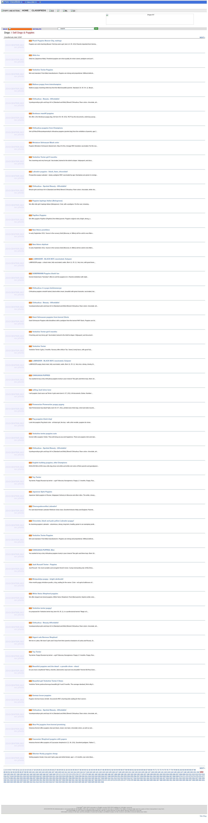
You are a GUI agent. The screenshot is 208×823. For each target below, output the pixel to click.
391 (170, 780)
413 (40, 782)
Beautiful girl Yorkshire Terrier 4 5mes (47, 681)
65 (142, 770)
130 (126, 772)
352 (44, 780)
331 (177, 778)
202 (161, 774)
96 (21, 772)
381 (138, 780)
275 (196, 776)
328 (167, 778)
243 (92, 776)
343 (14, 780)
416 (50, 782)
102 (36, 772)
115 (78, 772)
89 (5, 772)
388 (161, 780)
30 (62, 770)
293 (53, 778)
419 (60, 782)
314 (121, 778)
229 (47, 776)
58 (126, 770)
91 (9, 772)
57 (124, 770)
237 (73, 776)
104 (43, 772)
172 (63, 774)
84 (186, 770)
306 (96, 778)
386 (154, 780)
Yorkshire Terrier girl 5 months (44, 157)
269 (177, 776)
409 (27, 782)
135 (142, 772)
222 (24, 776)
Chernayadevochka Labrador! (44, 506)
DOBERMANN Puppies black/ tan (45, 273)
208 (180, 774)
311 (112, 778)
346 (24, 780)
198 (148, 774)
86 (190, 770)
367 (92, 780)
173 (66, 774)
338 (199, 778)
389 (164, 780)
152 (197, 772)
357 (60, 780)
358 (63, 780)
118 (87, 772)
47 (101, 770)
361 (73, 780)
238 (76, 776)
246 (102, 776)
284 (24, 778)
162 (31, 774)
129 (123, 772)
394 (180, 780)
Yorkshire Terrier (39, 346)
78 (172, 770)
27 (55, 770)
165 (40, 774)
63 (138, 770)
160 (24, 774)
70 (154, 770)
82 (181, 770)
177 (79, 774)
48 (103, 770)
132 (132, 772)
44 (94, 770)
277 (203, 776)
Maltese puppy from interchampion (46, 84)
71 (156, 770)
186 (109, 774)
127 (116, 772)
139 (155, 772)
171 (60, 774)
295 (60, 778)
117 (84, 772)
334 (186, 778)
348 (31, 780)
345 (21, 780)
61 (133, 770)
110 (62, 772)
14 (25, 770)
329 (170, 778)
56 (122, 770)
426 (82, 782)
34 (71, 770)
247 (105, 776)
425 (79, 782)
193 (131, 774)
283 (21, 778)
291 (47, 778)
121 (97, 772)
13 (23, 770)
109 (59, 772)
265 (164, 776)
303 (86, 778)
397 (190, 780)
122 (100, 772)
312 (115, 778)
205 (170, 774)
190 (122, 774)
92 (11, 772)
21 (41, 770)
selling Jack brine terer (41, 390)
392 (174, 780)
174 (70, 774)
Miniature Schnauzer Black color (45, 142)
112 (68, 772)
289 (40, 778)
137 (149, 772)
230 (50, 776)
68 (149, 770)
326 (160, 778)
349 (34, 780)
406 (18, 782)
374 (115, 780)
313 (118, 778)
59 (128, 770)
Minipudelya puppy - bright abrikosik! (47, 579)
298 (70, 778)
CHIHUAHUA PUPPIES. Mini (43, 550)
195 (138, 774)
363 (79, 780)
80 (176, 770)
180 (89, 774)
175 (73, 774)
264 (161, 776)
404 (11, 782)
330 (173, 778)
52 (112, 770)
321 (144, 778)
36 (76, 770)
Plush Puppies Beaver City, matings (47, 41)
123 (103, 772)
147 (181, 772)
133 (136, 772)
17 (32, 770)
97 (23, 772)
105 (46, 772)
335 (190, 778)
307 (99, 778)
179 (86, 774)
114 (75, 772)
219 (14, 776)
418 (56, 782)
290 (44, 778)
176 (76, 774)
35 (74, 770)
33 (69, 770)
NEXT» (202, 37)
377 (125, 780)
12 (21, 770)
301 (79, 778)
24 (48, 770)
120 (93, 772)
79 (174, 770)
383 (144, 780)
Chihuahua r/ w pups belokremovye (47, 288)
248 (109, 776)
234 (63, 776)
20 (39, 770)
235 (66, 776)
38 (80, 770)
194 (135, 774)
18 (35, 770)
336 (193, 778)
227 (40, 776)
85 (188, 770)
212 (193, 774)
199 (151, 774)
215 (203, 774)
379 (131, 780)
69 (151, 770)
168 (50, 774)
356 (57, 780)
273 (190, 776)
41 (87, 770)
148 (184, 772)
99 (27, 772)
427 (86, 782)
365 (86, 780)
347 (27, 780)
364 (83, 780)
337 (196, 778)
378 (128, 780)
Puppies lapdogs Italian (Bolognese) (47, 201)
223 (27, 776)
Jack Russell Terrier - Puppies (44, 564)
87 (192, 770)
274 (193, 776)
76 (167, 770)
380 (135, 780)
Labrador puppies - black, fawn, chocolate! (50, 172)
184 (102, 774)
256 (135, 776)
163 (34, 774)
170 (57, 774)
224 (31, 776)
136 (145, 772)
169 (53, 774)
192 (128, 774)
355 (53, 780)
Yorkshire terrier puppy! (42, 608)
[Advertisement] (58, 19)
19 (37, 770)
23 (46, 770)
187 (112, 774)
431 (99, 782)
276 (200, 776)
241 (86, 776)
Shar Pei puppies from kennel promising (48, 724)
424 (76, 782)
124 (106, 772)
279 (8, 778)
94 (16, 772)
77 (170, 770)
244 (96, 776)
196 (141, 774)
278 (5, 778)
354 (50, 780)
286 (31, 778)
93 (14, 772)
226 (37, 776)
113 (72, 772)
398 (193, 780)
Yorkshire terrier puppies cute (44, 433)
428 (89, 782)
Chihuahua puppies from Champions (47, 128)
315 (125, 778)
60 (131, 770)
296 (63, 778)
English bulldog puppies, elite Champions (49, 463)
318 (134, 778)
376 (122, 780)
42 (90, 770)
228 (44, 776)
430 (95, 782)
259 (144, 776)
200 (154, 774)
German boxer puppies (41, 695)
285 (27, 778)
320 (141, 778)
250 (115, 776)
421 (66, 782)
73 (160, 770)
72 (158, 770)
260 (148, 776)
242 (89, 776)
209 (183, 774)
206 (174, 774)
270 (180, 776)
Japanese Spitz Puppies (42, 492)
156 (11, 774)
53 (115, 770)
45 (96, 770)
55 (119, 770)
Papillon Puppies (39, 215)
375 (118, 780)
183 (99, 774)
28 (57, 770)
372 (109, 780)
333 (183, 778)
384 (148, 780)
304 (89, 778)
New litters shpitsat (40, 244)
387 (157, 780)
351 (40, 780)
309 (105, 778)
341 (8, 780)
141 (162, 772)
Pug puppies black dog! (42, 419)
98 (25, 772)
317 (131, 778)
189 (118, 774)
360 (70, 780)
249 (112, 776)
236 (70, 776)
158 (18, 774)
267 (170, 776)
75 (165, 770)
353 (47, 780)
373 (112, 780)
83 (183, 770)
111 (65, 772)
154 (5, 774)
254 (128, 776)
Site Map (203, 816)
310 (109, 778)
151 (194, 772)
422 (69, 782)
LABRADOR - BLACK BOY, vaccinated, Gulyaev (52, 259)
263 (157, 776)
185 (105, 774)
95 (18, 772)
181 (92, 774)
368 (96, 780)
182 (96, 774)
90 (7, 772)
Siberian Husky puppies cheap (45, 754)
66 (144, 770)
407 (21, 782)
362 (76, 780)
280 (11, 778)
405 (14, 782)
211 (190, 774)
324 (154, 778)
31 (64, 770)
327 (164, 778)
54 (117, 770)
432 (102, 782)
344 (18, 780)
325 (157, 778)
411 (34, 782)
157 (14, 774)
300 (76, 778)
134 (139, 772)
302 (83, 778)
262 (154, 776)
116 (81, 772)
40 (85, 770)
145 (175, 772)
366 (89, 780)
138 (152, 772)
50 (108, 770)
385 (151, 780)
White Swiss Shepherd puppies (45, 594)
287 (34, 778)
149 (188, 772)
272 (187, 776)
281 (14, 778)
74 (163, 770)
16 (30, 770)
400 (200, 780)
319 (138, 778)
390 (167, 780)
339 (203, 778)
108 (56, 772)
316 (128, 778)
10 (16, 770)
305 (92, 778)
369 (99, 780)
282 (18, 778)
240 (83, 776)
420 (63, 782)
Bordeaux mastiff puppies (43, 113)
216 (5, 776)
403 (8, 782)
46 (99, 770)
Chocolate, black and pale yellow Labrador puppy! (53, 521)
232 (57, 776)
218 (11, 776)
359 (66, 780)
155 (8, 774)
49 (106, 770)
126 (113, 772)
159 (21, 774)
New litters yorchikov (41, 230)
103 (40, 772)
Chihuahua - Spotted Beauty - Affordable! (49, 186)
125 (110, 772)
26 (53, 770)
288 (37, 778)
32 (67, 770)
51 (110, 770)
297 (66, 778)
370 (102, 780)
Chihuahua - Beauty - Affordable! (45, 99)
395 (183, 780)
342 (11, 780)
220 (18, 776)
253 (125, 776)
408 (24, 782)
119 (90, 772)
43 (92, 770)
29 (60, 770)
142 (165, 772)
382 (141, 780)
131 (129, 772)
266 (167, 776)
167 (47, 774)
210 (187, 774)
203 (164, 774)
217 (8, 776)
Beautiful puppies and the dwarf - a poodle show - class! (55, 666)
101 (33, 772)
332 (180, 778)
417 (53, 782)
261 (151, 776)
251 (118, 776)
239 (79, 776)
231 (53, 776)
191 (125, 774)
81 (179, 770)
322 (147, 778)
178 (83, 774)
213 (196, 774)
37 (78, 770)
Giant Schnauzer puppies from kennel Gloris (50, 317)
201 (157, 774)
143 (168, 772)
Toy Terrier (36, 477)
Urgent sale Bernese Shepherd (44, 637)
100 (30, 772)
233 (60, 776)
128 (119, 772)
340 (5, 780)
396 (187, 780)
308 (102, 778)
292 (50, 778)
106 (49, 772)
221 (21, 776)
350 (37, 780)
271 (183, 776)
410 (31, 782)
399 (196, 780)
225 (34, 776)
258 (141, 776)
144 (171, 772)
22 (44, 770)
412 (37, 782)
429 (92, 782)
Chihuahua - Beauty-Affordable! (45, 623)
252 (122, 776)
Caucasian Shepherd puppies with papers (49, 739)
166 (44, 774)
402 (5, 782)
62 (135, 770)
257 (138, 776)
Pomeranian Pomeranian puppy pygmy (48, 404)
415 (47, 782)
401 (203, 780)
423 (73, 782)
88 (195, 770)
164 (37, 774)
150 (191, 772)
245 (99, 776)
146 (178, 772)
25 (51, 770)
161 (27, 774)
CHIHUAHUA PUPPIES (41, 375)
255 (131, 776)
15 (28, 770)
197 (144, 774)
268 (174, 776)
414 (43, 782)
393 (177, 780)
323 (151, 778)
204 (167, 774)
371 (105, 780)
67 (147, 770)
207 (177, 774)
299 (73, 778)
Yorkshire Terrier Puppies (42, 70)
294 (57, 778)
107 (53, 772)
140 (158, 772)
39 (83, 770)
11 (19, 770)
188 (115, 774)
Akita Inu (36, 55)
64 (140, 770)
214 (199, 774)
